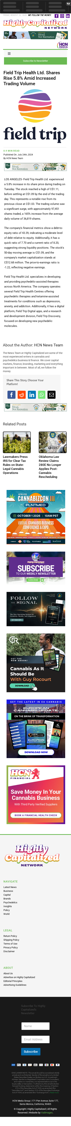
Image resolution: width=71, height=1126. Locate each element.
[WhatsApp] (41, 395)
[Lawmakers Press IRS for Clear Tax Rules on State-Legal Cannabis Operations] (16, 442)
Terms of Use (10, 943)
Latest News (10, 887)
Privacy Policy (10, 947)
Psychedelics (10, 902)
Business (8, 891)
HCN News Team (14, 158)
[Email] (51, 395)
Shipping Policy (11, 939)
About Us (8, 973)
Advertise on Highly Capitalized (19, 977)
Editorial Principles (12, 981)
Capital (7, 894)
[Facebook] (11, 395)
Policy (6, 910)
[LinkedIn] (32, 395)
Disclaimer (9, 951)
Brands (7, 898)
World (6, 914)
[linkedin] (68, 16)
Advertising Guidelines (14, 985)
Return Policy (10, 936)
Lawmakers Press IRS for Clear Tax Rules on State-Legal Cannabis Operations (15, 465)
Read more (54, 1093)
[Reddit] (22, 395)
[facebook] (56, 16)
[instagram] (62, 16)
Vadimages (47, 1112)
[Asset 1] (35, 20)
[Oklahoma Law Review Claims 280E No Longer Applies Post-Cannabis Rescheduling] (52, 442)
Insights (7, 906)
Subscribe (31, 1051)
